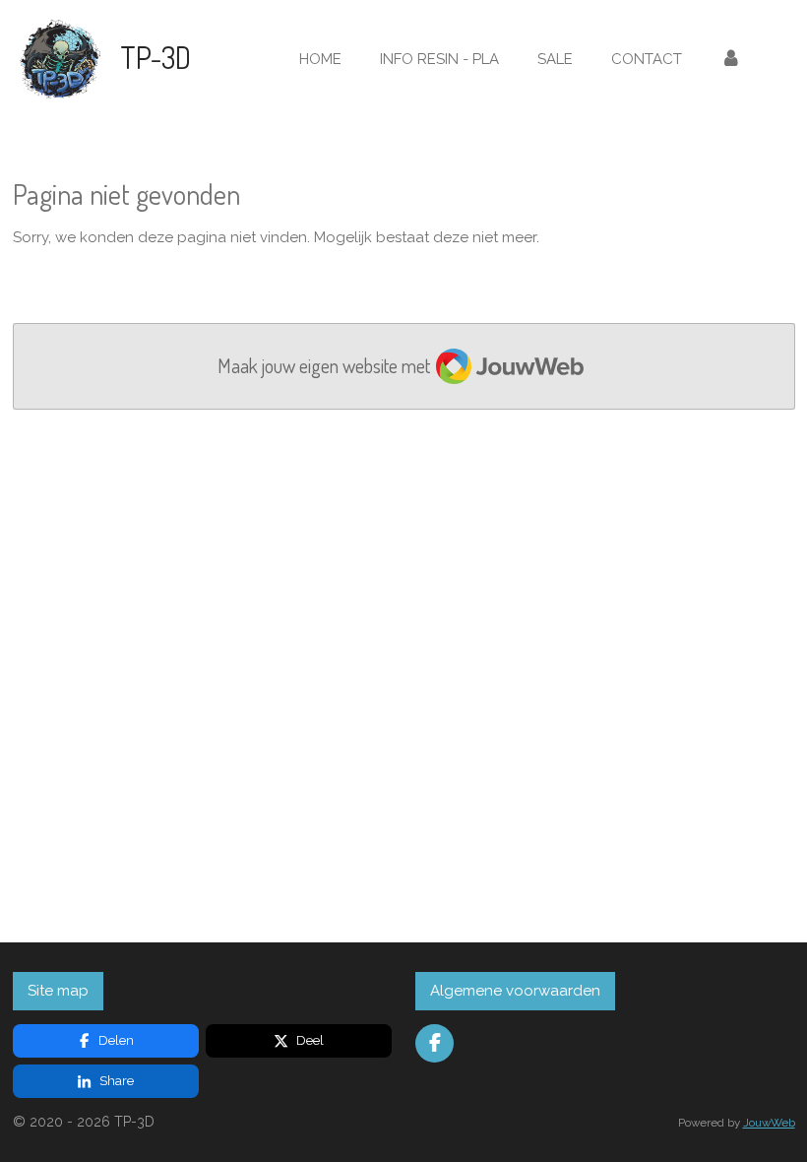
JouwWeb (769, 1123)
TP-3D (155, 57)
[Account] (731, 59)
